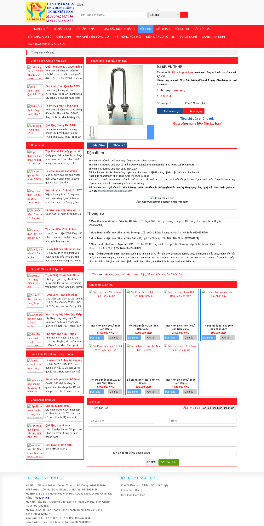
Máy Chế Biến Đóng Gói (93, 36)
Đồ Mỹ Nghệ (188, 36)
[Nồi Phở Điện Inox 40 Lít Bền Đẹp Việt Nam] (180, 295)
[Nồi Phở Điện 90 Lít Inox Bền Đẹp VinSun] (105, 295)
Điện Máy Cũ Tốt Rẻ (160, 36)
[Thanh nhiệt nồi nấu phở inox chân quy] (218, 295)
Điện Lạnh (63, 36)
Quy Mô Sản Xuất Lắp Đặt (47, 269)
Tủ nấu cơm (62, 29)
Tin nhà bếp (38, 145)
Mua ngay (195, 111)
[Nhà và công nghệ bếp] (50, 21)
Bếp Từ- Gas (202, 29)
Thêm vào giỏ (172, 111)
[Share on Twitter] (228, 67)
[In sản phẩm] (235, 67)
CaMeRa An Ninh (213, 36)
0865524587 (42, 513)
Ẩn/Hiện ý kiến (191, 407)
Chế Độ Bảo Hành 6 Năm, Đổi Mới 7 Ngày (145, 485)
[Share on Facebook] (223, 67)
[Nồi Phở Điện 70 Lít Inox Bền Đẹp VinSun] (180, 350)
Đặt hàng (95, 337)
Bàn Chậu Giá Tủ (39, 36)
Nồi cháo (163, 29)
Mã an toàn (120, 452)
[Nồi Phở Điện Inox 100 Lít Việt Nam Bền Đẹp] (105, 350)
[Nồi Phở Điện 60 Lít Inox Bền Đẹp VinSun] (143, 295)
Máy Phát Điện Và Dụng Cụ (47, 44)
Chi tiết (114, 337)
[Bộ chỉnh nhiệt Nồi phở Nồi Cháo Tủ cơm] (143, 350)
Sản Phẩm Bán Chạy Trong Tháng (52, 353)
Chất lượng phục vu (43, 399)
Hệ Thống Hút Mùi (128, 36)
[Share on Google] (232, 67)
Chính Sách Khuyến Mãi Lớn (48, 60)
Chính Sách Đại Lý (131, 490)
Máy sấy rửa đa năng (119, 29)
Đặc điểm (98, 145)
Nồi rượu (182, 29)
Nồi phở (145, 29)
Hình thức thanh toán (133, 495)
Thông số (119, 145)
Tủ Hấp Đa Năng (87, 29)
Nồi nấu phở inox (182, 72)
